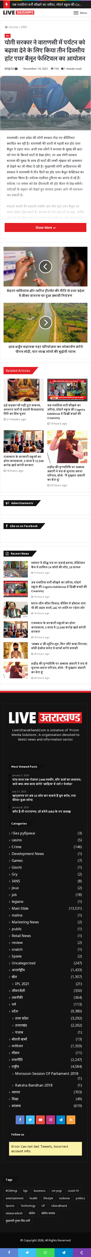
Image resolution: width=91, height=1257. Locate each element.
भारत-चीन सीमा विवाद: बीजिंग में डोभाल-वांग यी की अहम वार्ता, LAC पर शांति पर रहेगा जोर (58, 606)
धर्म (14, 1004)
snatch (17, 949)
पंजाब (19, 1032)
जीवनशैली (18, 990)
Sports (10, 1206)
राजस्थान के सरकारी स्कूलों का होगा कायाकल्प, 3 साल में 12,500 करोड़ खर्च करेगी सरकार (24, 461)
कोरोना (32, 1213)
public (17, 929)
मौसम (15, 1053)
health (33, 1198)
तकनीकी (17, 997)
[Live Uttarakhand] (18, 13)
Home (13, 27)
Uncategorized (23, 963)
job (14, 894)
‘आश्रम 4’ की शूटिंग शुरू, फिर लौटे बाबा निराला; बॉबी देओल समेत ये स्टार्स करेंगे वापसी (59, 646)
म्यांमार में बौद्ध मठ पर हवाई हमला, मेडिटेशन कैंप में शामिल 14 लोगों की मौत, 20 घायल (58, 565)
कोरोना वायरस (48, 1213)
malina (17, 915)
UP (43, 1206)
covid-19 (73, 1191)
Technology (28, 1206)
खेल (14, 977)
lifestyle (48, 1198)
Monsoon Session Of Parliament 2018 (46, 1073)
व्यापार (16, 1092)
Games (17, 860)
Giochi (17, 867)
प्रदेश (24, 27)
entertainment (14, 1198)
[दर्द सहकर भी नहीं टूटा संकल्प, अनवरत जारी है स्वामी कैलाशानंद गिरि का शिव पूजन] (24, 390)
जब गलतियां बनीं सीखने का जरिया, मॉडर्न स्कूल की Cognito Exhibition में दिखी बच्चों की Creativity (66, 412)
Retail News (21, 935)
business (40, 1191)
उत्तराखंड (21, 1025)
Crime (16, 847)
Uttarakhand (59, 1206)
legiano (17, 901)
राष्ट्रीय (15, 1066)
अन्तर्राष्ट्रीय (18, 970)
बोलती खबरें (19, 1039)
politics (80, 1198)
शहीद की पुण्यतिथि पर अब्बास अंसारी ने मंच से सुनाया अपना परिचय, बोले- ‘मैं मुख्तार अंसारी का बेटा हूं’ (66, 474)
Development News (28, 853)
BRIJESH (9, 69)
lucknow (64, 1198)
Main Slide (20, 908)
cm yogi (57, 1191)
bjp (25, 1191)
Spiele (17, 956)
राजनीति (17, 1059)
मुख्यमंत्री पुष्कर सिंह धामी (18, 1221)
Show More (44, 227)
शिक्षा (15, 1099)
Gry (14, 874)
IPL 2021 (22, 983)
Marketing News (25, 922)
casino (17, 840)
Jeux (15, 888)
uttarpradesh (14, 1213)
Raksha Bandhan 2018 (33, 1085)
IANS (16, 881)
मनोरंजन (17, 1046)
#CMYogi (11, 1191)
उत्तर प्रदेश (21, 1018)
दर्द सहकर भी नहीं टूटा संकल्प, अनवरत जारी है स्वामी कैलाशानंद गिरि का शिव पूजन (24, 410)
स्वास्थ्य (16, 1106)
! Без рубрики (23, 833)
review (17, 942)
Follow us (17, 1134)
